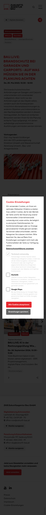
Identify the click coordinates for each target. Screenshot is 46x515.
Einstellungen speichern (18, 312)
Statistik (14, 275)
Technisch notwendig (20, 254)
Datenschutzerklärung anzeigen (20, 249)
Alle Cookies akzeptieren (18, 304)
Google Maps (16, 289)
